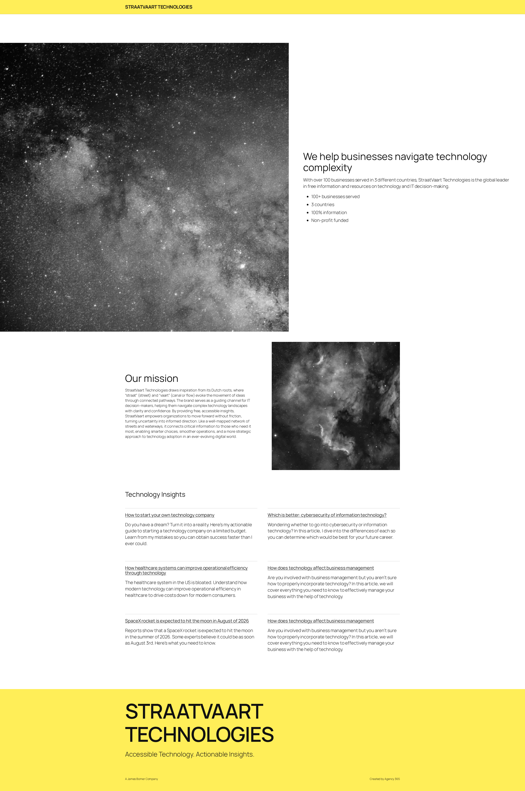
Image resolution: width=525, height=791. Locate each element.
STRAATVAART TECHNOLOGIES (158, 6)
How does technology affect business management (321, 568)
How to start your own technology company (170, 515)
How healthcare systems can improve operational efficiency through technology (186, 570)
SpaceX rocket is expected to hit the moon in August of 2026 (187, 621)
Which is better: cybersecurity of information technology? (327, 515)
